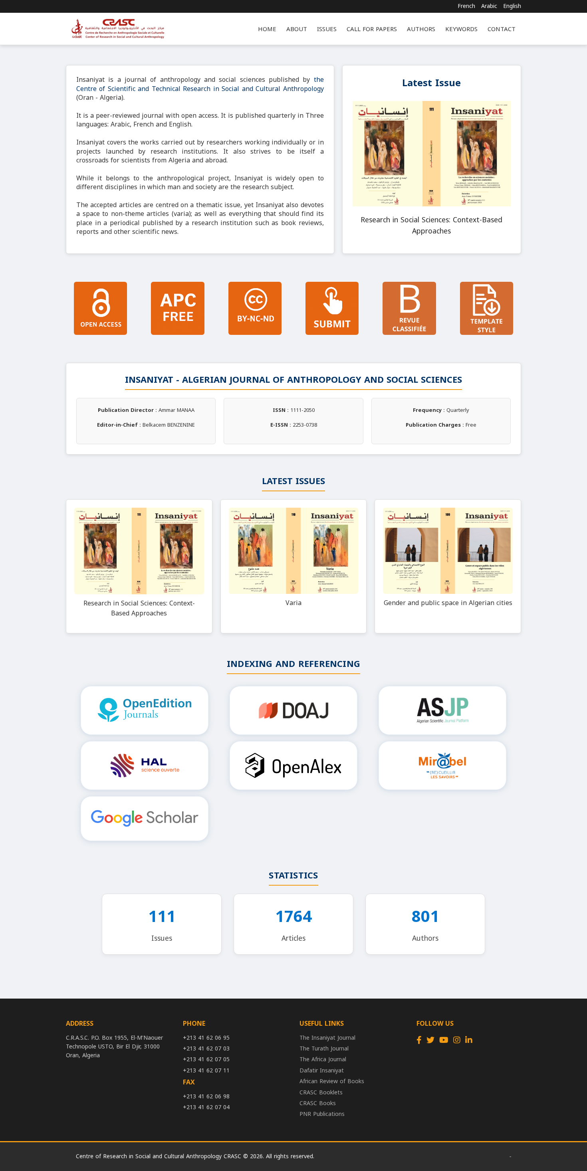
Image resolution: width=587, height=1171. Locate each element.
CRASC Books (317, 1103)
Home (267, 29)
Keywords (461, 29)
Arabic (489, 6)
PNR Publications (322, 1114)
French (466, 6)
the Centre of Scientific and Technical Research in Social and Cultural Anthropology (200, 84)
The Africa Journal (322, 1059)
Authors (421, 29)
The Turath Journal (324, 1048)
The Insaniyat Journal (327, 1038)
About (296, 29)
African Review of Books (331, 1081)
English (512, 6)
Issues (327, 29)
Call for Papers (372, 29)
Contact (502, 29)
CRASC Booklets (321, 1092)
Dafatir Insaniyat (321, 1070)
